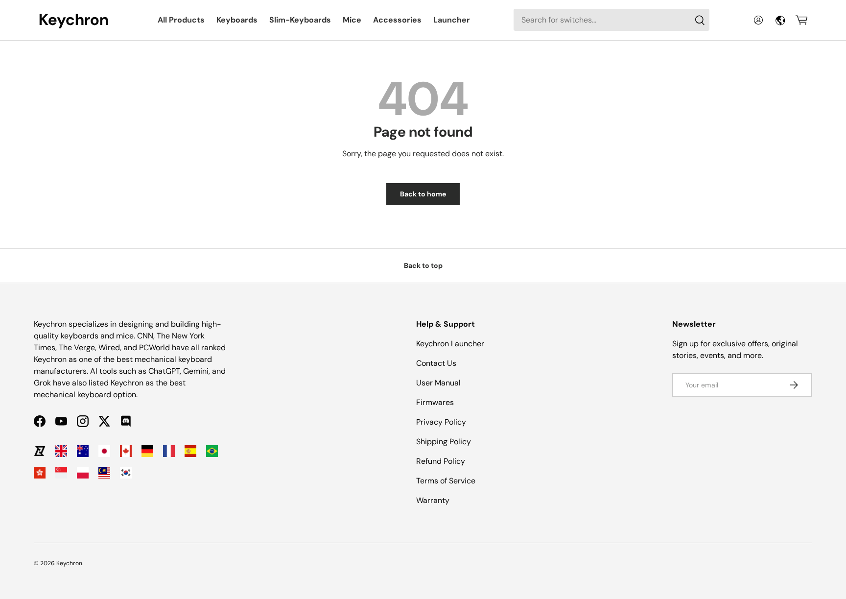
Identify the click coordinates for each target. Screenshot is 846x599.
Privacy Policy (441, 422)
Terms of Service (445, 481)
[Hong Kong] (39, 472)
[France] (169, 451)
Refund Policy (440, 461)
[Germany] (147, 451)
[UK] (61, 451)
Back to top (423, 265)
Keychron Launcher (450, 343)
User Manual (438, 383)
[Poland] (83, 472)
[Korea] (126, 472)
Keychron (69, 563)
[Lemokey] (39, 451)
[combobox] (611, 20)
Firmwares (435, 402)
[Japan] (104, 451)
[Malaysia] (104, 472)
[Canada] (126, 451)
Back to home (423, 194)
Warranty (432, 500)
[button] (801, 20)
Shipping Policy (443, 441)
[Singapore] (61, 472)
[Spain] (190, 451)
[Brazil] (212, 451)
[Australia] (83, 451)
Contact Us (436, 363)
